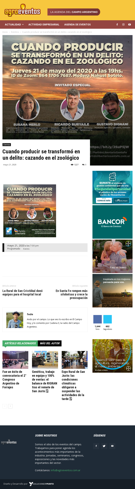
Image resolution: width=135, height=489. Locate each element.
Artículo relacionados (20, 343)
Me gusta (97, 317)
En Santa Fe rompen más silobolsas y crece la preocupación (72, 294)
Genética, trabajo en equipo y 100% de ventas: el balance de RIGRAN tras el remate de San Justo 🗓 (44, 381)
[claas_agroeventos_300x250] (112, 306)
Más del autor (49, 343)
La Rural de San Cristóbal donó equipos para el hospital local (22, 292)
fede (30, 314)
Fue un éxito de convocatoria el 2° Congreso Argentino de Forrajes (14, 379)
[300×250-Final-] (112, 237)
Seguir (107, 316)
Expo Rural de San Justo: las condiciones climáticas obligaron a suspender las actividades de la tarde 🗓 (73, 385)
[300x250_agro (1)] (112, 371)
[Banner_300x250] (112, 272)
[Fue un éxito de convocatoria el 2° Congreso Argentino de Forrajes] (15, 360)
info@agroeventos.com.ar (65, 470)
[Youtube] (112, 446)
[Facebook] (96, 446)
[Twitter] (104, 446)
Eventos (7, 144)
